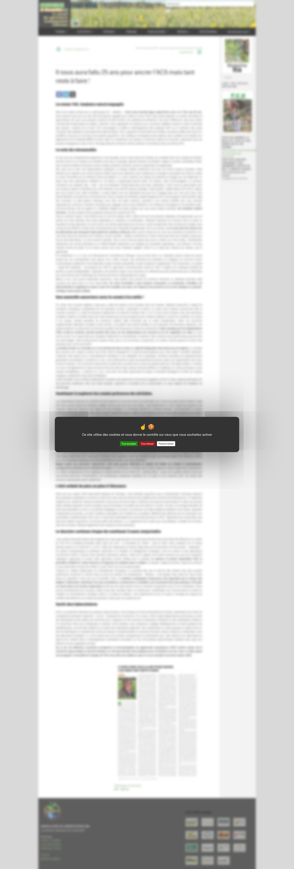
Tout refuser (147, 443)
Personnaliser (166, 443)
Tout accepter (128, 443)
